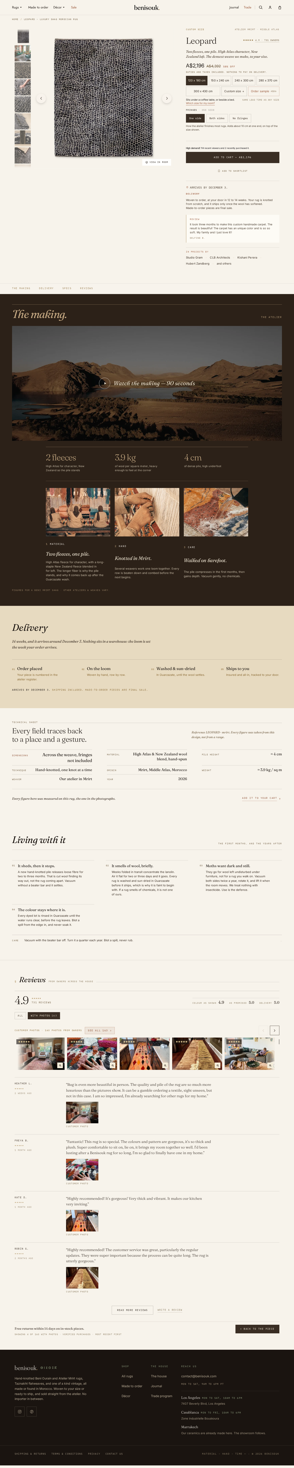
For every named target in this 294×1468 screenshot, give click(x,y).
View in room (159, 162)
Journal (156, 1386)
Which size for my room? (200, 103)
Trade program (161, 1396)
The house (159, 1376)
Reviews (86, 288)
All (20, 1015)
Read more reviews (132, 1310)
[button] (260, 7)
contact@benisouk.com (199, 1376)
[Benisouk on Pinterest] (32, 1412)
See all (100, 1030)
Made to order (132, 1386)
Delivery (46, 288)
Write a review (170, 1309)
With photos (44, 1015)
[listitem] (23, 36)
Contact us (114, 1453)
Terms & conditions (67, 1453)
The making (21, 288)
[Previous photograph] (41, 98)
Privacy (94, 1453)
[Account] (270, 7)
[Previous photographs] (263, 1030)
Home (15, 19)
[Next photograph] (167, 98)
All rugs (127, 1376)
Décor (126, 1396)
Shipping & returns (30, 1453)
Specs (67, 288)
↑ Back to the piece (257, 1328)
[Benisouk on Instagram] (20, 1412)
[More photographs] (274, 1030)
